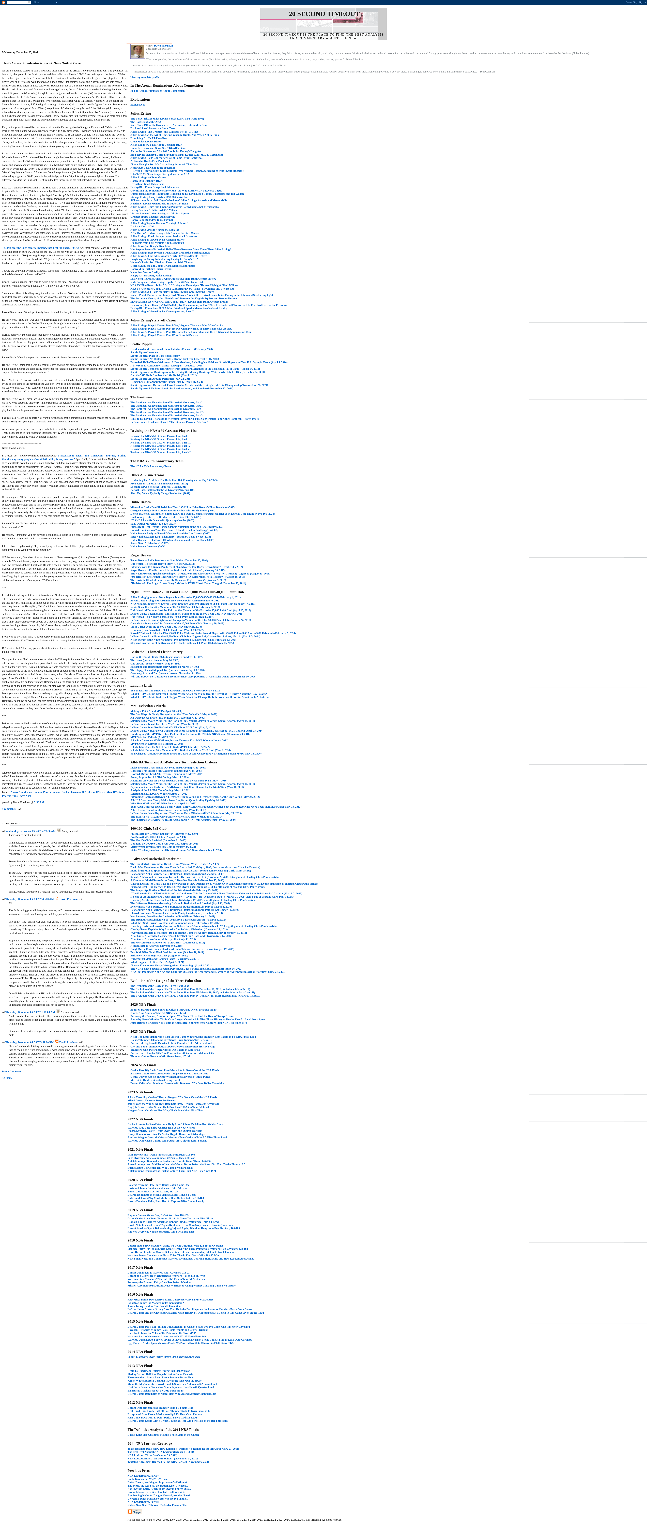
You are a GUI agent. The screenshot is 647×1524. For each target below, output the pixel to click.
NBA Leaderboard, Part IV (143, 1475)
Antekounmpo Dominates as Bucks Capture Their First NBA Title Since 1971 (172, 1171)
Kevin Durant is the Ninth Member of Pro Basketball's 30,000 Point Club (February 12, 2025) (183, 639)
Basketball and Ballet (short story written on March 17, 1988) (165, 666)
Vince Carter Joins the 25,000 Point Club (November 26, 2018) (166, 626)
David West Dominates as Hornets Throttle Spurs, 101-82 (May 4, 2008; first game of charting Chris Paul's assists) (195, 867)
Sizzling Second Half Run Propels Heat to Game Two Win (160, 1374)
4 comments (9, 808)
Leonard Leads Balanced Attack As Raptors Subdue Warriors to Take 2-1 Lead (173, 1221)
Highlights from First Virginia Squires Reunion (157, 242)
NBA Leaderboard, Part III (143, 1501)
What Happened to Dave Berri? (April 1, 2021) (157, 962)
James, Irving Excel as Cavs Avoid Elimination (154, 1306)
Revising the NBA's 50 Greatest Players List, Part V (160, 449)
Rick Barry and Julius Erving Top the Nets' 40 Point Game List (166, 282)
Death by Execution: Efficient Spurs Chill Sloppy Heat (159, 1370)
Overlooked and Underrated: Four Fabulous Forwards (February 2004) (171, 349)
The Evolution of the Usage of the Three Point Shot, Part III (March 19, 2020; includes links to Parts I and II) (192, 992)
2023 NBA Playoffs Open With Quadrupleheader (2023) (162, 520)
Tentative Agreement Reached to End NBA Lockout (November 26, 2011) (169, 1461)
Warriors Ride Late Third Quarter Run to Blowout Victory (161, 1127)
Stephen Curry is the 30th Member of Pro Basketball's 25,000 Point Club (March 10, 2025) (182, 643)
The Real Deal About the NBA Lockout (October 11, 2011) (161, 1452)
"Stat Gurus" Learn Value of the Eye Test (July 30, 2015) (163, 939)
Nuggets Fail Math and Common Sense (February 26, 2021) (164, 958)
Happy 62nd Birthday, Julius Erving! (151, 219)
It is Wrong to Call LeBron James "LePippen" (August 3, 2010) (166, 365)
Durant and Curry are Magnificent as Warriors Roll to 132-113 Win (166, 1275)
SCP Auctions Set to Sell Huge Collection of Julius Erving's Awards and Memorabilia (178, 200)
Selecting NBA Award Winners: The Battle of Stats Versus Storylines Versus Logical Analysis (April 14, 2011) (192, 720)
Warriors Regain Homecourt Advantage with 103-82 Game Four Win (167, 1336)
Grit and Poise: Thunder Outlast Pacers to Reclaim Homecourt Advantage (172, 1046)
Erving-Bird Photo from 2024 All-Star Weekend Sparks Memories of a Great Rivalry (178, 308)
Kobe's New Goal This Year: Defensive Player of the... (158, 1505)
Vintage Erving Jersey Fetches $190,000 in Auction (159, 197)
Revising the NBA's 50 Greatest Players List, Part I (159, 436)
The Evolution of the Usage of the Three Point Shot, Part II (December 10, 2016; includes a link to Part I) (190, 989)
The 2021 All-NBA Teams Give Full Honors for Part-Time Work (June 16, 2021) (176, 816)
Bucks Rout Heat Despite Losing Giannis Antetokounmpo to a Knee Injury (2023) (176, 526)
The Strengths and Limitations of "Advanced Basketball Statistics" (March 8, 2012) (178, 919)
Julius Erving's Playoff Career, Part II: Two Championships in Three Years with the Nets (181, 328)
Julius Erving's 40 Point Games (148, 177)
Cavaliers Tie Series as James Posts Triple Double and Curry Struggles (168, 1329)
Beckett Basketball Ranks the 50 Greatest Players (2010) (162, 490)
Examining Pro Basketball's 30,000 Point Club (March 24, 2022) (167, 630)
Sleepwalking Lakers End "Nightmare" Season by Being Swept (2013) (170, 536)
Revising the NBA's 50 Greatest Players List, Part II (160, 439)
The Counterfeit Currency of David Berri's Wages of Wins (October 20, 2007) (174, 864)
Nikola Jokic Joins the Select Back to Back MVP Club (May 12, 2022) (170, 747)
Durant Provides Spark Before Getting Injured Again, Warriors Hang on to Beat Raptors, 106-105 (184, 1228)
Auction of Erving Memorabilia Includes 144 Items (159, 203)
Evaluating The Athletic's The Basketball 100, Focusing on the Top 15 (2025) (174, 480)
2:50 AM (39, 802)
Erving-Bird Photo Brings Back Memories (154, 187)
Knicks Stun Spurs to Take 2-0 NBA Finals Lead (158, 1013)
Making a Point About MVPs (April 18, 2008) (156, 711)
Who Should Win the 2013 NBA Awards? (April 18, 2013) (163, 803)
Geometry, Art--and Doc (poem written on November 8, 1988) (165, 673)
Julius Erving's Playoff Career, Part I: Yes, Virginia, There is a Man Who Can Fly (177, 325)
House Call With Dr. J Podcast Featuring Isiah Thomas (161, 262)
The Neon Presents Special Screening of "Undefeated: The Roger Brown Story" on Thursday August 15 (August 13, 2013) (200, 573)
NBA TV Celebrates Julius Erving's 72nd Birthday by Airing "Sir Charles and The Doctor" (183, 288)
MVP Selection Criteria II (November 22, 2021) (157, 743)
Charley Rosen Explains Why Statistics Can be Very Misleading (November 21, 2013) (179, 929)
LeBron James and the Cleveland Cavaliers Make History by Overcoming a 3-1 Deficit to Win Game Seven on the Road (196, 1312)
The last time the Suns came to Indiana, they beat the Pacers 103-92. (40, 247)
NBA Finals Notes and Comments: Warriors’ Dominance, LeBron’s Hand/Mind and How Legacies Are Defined (191, 1258)
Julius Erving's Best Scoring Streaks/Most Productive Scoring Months (170, 252)
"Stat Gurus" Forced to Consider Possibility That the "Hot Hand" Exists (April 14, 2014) (181, 936)
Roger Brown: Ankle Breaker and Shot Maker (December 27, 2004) (169, 560)
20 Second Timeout (324, 14)
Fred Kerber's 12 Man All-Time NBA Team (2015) (159, 483)
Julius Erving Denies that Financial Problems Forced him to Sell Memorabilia (174, 206)
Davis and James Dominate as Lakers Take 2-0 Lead (158, 1188)
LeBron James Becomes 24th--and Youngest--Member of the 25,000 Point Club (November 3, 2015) (186, 613)
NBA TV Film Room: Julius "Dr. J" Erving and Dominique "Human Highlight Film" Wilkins (184, 285)
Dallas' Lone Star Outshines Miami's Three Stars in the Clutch (163, 1434)
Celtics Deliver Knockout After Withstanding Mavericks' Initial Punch (170, 1076)
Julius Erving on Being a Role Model (151, 246)
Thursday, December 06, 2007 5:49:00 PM (29, 1042)
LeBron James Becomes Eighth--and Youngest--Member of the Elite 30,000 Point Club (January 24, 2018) (190, 620)
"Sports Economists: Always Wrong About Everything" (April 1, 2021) (170, 965)
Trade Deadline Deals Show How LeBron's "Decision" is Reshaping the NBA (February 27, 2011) (183, 1448)
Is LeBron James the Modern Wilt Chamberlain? (156, 1302)
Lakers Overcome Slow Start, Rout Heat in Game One (158, 1184)
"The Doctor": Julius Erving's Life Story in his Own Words (164, 233)
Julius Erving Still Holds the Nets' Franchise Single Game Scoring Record (172, 291)
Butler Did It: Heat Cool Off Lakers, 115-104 (153, 1191)
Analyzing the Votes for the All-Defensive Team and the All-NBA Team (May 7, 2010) (178, 780)
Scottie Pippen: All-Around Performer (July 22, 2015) (160, 378)
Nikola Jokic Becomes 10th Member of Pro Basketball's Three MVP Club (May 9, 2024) (180, 750)
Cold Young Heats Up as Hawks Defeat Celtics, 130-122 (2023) (165, 517)
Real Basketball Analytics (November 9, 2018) (156, 945)
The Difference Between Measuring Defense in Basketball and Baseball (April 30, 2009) (180, 903)
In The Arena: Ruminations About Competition (157, 90)
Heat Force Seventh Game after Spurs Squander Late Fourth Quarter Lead (171, 1387)
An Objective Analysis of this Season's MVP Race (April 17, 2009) (167, 717)
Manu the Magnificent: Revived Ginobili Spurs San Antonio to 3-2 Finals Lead (172, 1384)
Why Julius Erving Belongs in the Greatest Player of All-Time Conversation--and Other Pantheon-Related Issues (194, 418)
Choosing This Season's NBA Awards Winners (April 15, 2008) (166, 770)
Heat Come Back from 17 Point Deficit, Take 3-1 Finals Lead (162, 1417)
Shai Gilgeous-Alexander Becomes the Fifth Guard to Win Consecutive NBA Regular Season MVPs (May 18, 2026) (195, 753)
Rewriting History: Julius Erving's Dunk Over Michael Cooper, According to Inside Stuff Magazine (187, 170)
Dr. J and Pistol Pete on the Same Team (152, 128)
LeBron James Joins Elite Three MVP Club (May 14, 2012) (164, 724)
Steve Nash (25, 795)
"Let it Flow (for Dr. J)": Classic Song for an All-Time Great (164, 164)
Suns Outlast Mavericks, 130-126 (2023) (153, 523)
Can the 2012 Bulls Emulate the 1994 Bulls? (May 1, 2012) (163, 375)
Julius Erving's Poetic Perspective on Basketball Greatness (163, 236)
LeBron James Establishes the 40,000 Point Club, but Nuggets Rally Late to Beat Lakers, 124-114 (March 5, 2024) (195, 636)
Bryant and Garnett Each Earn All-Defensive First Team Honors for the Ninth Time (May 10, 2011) (187, 787)
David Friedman (68, 899)
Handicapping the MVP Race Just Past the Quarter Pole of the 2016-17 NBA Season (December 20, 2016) (190, 734)
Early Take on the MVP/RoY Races (148, 1479)
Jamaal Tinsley (60, 792)
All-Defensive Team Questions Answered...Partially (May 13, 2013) (168, 810)
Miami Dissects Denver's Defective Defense (152, 1100)
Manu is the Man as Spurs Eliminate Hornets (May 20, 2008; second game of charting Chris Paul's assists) (190, 870)
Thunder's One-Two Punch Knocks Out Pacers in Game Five (165, 1049)
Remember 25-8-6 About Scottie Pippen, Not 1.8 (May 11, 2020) (166, 381)
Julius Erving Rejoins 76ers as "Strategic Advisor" (159, 223)
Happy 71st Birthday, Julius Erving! (151, 275)
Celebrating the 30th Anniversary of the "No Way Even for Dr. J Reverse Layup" (177, 190)
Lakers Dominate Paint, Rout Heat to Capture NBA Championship (166, 1201)
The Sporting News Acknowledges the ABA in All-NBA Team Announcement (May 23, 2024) (183, 819)
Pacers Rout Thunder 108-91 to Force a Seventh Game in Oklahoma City (172, 1053)
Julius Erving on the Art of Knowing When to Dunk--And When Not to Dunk (174, 135)
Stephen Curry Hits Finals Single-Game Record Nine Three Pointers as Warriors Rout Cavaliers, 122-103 (188, 1248)
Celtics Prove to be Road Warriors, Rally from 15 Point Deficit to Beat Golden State (175, 1124)
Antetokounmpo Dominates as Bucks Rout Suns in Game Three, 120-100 (169, 1161)
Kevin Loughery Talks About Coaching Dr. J (156, 144)
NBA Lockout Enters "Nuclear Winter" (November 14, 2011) (163, 1458)
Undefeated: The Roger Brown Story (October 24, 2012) (162, 563)
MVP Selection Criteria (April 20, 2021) (153, 737)
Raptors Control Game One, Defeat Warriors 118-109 (158, 1215)
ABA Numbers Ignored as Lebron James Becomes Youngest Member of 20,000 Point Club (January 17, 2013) (192, 603)
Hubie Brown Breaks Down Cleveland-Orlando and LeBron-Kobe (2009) (172, 540)
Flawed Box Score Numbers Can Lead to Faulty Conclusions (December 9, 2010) (176, 913)
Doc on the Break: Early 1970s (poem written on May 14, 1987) (166, 657)
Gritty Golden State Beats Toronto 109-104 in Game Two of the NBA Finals (170, 1218)
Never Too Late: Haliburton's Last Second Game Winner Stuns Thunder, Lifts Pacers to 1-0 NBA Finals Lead (193, 1036)
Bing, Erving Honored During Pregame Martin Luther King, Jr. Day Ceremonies (176, 154)
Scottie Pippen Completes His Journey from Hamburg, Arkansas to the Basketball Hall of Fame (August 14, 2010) (195, 368)
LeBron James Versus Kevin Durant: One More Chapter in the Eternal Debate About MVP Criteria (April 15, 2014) (196, 730)
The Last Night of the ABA (145, 122)
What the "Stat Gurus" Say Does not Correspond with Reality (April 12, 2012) (175, 923)
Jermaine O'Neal (80, 792)
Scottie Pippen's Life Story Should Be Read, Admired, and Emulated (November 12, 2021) (181, 388)
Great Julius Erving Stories (145, 141)
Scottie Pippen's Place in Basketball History (155, 355)
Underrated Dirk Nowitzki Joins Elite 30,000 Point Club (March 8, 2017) (171, 616)
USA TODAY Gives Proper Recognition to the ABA (160, 174)
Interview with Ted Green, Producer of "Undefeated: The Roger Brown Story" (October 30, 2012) (186, 567)
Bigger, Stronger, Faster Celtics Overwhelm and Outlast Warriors (165, 1130)
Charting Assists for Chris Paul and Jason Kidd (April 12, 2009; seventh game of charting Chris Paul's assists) (192, 900)
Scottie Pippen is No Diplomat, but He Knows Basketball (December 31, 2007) (174, 359)
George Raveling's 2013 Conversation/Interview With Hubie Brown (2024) (172, 510)
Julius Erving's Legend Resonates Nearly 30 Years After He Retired (168, 256)
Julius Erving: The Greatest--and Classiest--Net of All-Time (164, 131)
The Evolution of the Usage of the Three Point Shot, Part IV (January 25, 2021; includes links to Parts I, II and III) (195, 995)
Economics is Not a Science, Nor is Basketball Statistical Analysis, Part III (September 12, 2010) (184, 909)
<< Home (7, 1077)
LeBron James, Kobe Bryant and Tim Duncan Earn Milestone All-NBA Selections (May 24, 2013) (186, 813)
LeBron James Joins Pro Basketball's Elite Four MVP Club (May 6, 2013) (172, 727)
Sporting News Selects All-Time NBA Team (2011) (158, 486)
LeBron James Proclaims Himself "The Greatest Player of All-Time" (169, 422)
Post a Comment (11, 1071)
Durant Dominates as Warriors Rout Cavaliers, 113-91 (159, 1272)
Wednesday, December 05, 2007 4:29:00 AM (30, 831)
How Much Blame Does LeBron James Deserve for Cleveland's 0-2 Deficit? (170, 1299)
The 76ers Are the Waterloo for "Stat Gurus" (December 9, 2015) (167, 942)
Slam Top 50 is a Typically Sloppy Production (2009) (160, 493)
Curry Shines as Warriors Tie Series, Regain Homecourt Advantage (166, 1134)
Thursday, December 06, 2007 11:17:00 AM (30, 1012)
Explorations (137, 104)
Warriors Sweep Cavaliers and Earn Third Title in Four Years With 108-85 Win (173, 1255)
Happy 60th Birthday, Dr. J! (146, 180)
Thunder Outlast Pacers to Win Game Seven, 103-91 (160, 1056)
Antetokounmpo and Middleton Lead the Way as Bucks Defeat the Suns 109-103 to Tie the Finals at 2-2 (186, 1164)
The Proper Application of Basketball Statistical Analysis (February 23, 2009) (174, 890)
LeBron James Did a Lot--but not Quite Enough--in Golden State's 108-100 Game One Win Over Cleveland (189, 1326)
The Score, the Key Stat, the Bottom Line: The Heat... (158, 1485)
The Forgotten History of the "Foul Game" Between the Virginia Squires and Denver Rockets (183, 298)
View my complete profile (144, 77)
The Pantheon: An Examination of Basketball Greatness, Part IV (167, 412)
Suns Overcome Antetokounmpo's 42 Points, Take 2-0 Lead (161, 1158)
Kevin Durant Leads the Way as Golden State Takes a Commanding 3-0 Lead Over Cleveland (181, 1252)
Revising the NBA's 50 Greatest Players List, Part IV (160, 445)
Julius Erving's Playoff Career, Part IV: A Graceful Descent (164, 335)
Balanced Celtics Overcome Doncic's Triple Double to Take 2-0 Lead (169, 1073)
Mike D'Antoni (115, 792)
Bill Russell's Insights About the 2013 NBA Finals (155, 1390)
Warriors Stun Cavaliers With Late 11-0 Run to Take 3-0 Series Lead (167, 1279)
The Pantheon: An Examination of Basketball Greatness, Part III (167, 408)
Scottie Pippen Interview (144, 352)
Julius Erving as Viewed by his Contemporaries (157, 239)
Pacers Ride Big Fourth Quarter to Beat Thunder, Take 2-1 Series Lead (171, 1043)
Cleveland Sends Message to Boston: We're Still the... (158, 1498)
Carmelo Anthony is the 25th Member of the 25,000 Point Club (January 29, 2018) (177, 623)
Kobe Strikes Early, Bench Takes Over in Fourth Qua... (159, 1488)
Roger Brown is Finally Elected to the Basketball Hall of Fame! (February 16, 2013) (177, 570)
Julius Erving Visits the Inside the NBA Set (154, 229)
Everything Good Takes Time (147, 184)
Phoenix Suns (10, 795)
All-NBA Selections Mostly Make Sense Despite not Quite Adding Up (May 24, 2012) (178, 800)
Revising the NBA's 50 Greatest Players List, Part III (160, 442)
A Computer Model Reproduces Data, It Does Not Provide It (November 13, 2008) (177, 880)
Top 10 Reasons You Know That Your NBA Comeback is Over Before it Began (175, 690)
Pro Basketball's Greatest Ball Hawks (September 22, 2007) (164, 833)
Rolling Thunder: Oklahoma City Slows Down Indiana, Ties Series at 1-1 (172, 1040)
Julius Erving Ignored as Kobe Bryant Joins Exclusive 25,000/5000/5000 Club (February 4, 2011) (185, 597)
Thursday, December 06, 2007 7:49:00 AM (29, 899)
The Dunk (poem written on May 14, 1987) (154, 660)
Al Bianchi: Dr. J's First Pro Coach (150, 161)
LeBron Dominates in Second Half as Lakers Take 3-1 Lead (162, 1194)
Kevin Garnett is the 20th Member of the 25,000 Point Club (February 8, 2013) (175, 607)
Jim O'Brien (98, 792)
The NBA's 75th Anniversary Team (150, 466)
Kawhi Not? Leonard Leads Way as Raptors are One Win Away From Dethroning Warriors (180, 1225)
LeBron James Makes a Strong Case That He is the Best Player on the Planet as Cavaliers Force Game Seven (190, 1309)
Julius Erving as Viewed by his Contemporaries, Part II (162, 311)
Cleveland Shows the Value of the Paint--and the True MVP (162, 1333)
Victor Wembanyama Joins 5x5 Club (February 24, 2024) (163, 846)
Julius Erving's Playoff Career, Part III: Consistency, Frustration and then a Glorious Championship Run (190, 332)
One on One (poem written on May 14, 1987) (155, 663)
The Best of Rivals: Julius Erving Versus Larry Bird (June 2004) (167, 118)
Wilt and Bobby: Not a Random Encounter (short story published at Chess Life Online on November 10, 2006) (193, 676)
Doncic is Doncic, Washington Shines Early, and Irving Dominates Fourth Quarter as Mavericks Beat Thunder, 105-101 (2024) (202, 513)
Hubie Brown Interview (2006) (147, 546)
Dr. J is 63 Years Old (142, 226)
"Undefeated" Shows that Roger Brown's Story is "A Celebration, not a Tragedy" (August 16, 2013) (187, 576)
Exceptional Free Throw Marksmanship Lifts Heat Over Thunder (165, 1414)
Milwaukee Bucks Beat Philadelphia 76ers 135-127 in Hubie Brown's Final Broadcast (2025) (182, 507)
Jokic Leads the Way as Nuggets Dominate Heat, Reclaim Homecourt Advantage (173, 1103)
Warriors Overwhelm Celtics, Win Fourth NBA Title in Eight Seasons (167, 1140)
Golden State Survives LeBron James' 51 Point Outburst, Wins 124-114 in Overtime (175, 1245)
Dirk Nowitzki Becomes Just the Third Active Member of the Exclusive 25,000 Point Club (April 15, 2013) (190, 610)
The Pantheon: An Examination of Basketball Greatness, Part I (166, 402)
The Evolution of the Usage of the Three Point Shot (159, 985)
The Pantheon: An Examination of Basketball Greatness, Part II (166, 405)
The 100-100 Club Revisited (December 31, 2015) (158, 840)
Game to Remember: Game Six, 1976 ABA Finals (158, 148)
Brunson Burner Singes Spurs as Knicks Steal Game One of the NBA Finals (173, 1009)
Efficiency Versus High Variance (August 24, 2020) (159, 955)
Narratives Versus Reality (145, 272)
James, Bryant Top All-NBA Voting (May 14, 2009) (159, 777)
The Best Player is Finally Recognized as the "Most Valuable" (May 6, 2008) (173, 714)
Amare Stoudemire (21, 792)
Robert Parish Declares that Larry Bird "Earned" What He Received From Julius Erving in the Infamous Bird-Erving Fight (201, 295)
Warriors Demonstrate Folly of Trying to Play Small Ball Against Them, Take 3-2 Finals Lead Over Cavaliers (190, 1339)
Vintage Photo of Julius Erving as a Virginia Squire (159, 213)
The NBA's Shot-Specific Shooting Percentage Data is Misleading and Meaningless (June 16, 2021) (186, 968)
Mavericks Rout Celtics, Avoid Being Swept (155, 1080)
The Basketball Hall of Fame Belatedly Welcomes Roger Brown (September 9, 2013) (178, 580)
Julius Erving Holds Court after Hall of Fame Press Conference (166, 157)
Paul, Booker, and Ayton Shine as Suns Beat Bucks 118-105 (161, 1154)
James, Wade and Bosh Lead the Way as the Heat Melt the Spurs (165, 1380)
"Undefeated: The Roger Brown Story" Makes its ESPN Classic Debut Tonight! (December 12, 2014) (188, 583)
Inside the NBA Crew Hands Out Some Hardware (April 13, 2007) (168, 767)
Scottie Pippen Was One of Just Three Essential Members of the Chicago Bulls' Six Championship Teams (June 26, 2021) (199, 385)
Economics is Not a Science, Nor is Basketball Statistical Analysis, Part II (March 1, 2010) (181, 906)
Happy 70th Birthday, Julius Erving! (151, 269)
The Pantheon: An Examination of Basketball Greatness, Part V (166, 415)
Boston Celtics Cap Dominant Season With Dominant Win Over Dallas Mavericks (177, 1083)
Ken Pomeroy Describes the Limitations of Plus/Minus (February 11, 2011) (172, 916)
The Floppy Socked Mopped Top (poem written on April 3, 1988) (167, 670)
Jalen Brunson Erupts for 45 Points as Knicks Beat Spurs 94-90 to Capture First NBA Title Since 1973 (188, 1022)
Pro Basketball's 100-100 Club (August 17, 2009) (158, 837)
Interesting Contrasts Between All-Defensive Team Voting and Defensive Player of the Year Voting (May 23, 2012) (195, 796)
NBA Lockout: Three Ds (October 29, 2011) (152, 1455)
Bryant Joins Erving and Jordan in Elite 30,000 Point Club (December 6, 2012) (175, 600)
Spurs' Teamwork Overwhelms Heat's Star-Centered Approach (164, 1356)
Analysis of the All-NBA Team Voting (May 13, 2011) (160, 790)
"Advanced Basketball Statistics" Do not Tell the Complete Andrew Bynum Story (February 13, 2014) (188, 932)
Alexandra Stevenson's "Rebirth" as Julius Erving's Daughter (165, 151)
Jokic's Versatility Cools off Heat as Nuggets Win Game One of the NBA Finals (172, 1097)
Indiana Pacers (42, 792)
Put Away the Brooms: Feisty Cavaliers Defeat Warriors (159, 1282)
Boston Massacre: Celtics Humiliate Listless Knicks (156, 1492)
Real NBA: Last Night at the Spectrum (152, 167)
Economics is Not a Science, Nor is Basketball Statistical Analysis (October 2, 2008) (177, 873)
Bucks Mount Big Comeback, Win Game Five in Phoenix (160, 1167)
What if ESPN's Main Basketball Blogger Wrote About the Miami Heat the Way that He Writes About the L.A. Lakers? (198, 693)
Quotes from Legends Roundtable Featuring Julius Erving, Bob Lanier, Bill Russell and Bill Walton (187, 193)
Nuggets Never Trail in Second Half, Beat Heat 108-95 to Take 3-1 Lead (168, 1107)
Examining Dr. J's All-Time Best (148, 138)
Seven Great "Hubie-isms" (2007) (149, 543)
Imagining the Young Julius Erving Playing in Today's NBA (164, 259)
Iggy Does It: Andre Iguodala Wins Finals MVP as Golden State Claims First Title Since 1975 (181, 1343)
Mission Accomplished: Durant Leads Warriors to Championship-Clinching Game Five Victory (182, 1285)
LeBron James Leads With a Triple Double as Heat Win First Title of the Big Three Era (178, 1420)
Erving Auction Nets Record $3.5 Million (153, 210)
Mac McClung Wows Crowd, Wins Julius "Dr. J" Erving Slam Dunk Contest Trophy (179, 301)
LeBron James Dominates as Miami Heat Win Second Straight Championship (172, 1393)
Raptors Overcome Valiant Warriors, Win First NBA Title (161, 1231)
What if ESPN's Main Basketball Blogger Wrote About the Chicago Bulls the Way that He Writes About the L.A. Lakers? (199, 697)
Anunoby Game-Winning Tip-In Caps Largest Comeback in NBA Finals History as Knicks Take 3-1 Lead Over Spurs (197, 1019)
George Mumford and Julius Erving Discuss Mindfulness (162, 265)
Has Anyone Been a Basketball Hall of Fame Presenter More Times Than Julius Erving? (180, 249)
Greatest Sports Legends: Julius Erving (152, 216)
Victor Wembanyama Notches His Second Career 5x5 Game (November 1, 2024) (176, 850)
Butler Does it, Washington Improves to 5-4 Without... (158, 1482)
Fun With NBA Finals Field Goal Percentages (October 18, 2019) (167, 952)
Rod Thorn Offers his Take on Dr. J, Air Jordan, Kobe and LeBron (168, 125)
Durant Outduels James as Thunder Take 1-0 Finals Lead (160, 1407)
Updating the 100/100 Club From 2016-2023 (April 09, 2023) (164, 843)
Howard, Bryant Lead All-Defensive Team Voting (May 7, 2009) (166, 774)
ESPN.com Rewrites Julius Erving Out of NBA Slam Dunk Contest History (173, 278)
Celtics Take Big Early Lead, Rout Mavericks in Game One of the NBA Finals (174, 1070)
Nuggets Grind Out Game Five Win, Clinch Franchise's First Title (165, 1110)
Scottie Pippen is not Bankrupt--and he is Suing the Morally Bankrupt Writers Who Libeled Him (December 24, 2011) (197, 372)
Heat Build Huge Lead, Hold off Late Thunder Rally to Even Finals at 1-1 (169, 1411)
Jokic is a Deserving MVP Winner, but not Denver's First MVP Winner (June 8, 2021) (179, 740)
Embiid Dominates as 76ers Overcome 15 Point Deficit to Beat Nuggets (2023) (174, 530)
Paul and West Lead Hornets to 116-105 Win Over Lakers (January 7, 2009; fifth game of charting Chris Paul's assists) (197, 886)
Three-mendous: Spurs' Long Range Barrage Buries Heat (161, 1377)
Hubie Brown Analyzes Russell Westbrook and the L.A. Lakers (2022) (170, 533)
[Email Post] (18, 808)
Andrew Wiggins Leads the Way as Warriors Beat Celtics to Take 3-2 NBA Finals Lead (177, 1137)
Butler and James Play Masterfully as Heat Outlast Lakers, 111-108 (166, 1198)
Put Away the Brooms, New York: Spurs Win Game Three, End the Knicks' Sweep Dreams (182, 1016)
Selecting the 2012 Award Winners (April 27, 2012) (159, 793)
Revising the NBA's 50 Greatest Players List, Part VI (160, 452)
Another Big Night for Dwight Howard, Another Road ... (160, 1495)
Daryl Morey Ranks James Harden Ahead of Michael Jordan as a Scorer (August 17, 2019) (182, 949)
